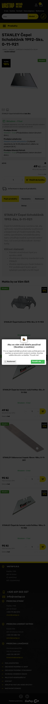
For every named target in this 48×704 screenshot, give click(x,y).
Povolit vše (36, 361)
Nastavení (11, 361)
